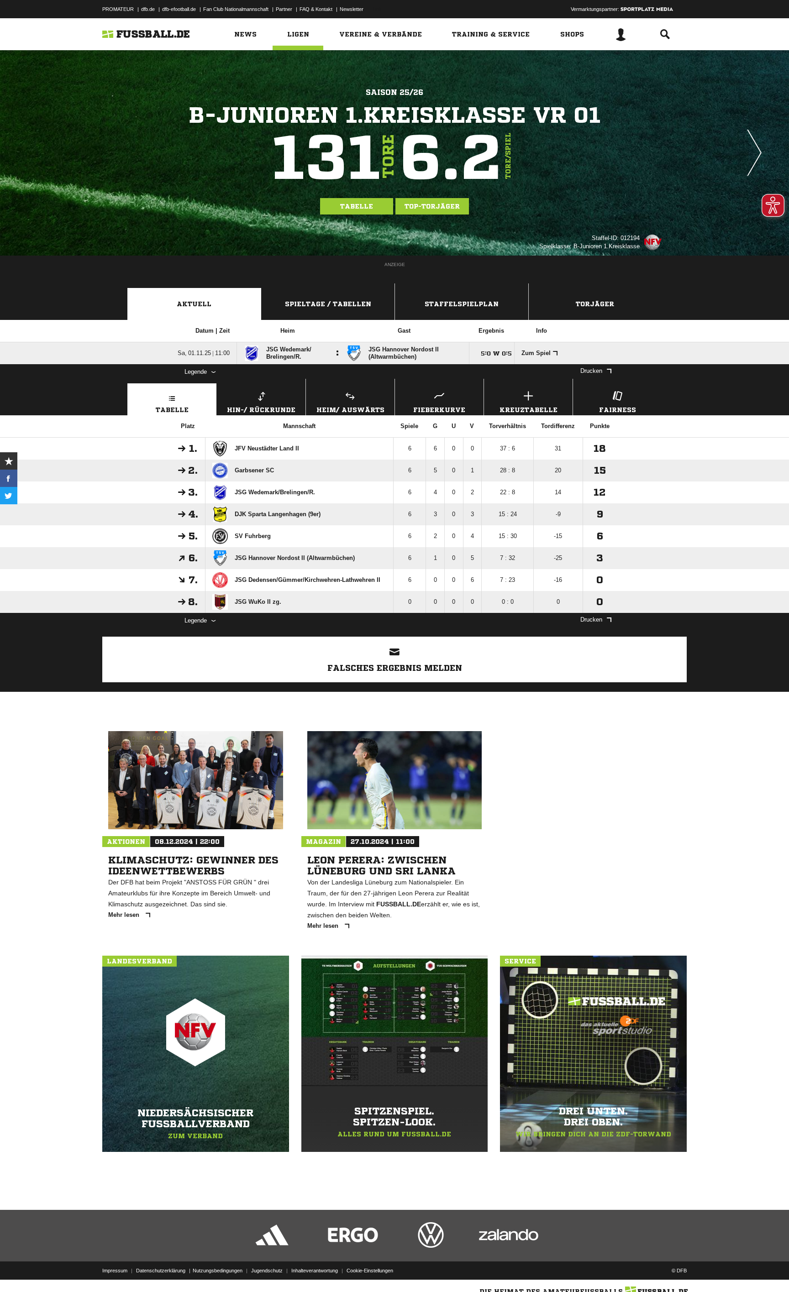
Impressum (114, 1270)
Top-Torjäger (432, 206)
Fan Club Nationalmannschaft (235, 9)
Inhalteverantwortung (314, 1270)
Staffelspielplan (462, 304)
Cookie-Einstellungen (370, 1270)
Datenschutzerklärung (160, 1270)
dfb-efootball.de (179, 9)
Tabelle (356, 206)
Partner (284, 9)
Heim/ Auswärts (350, 410)
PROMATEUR (118, 9)
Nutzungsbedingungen (217, 1270)
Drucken (591, 370)
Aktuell (194, 304)
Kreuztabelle (529, 410)
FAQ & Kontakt (316, 9)
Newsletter (351, 9)
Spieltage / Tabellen (328, 304)
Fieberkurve (439, 410)
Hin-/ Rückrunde (261, 410)
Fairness (617, 410)
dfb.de (148, 9)
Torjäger (595, 304)
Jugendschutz (267, 1270)
